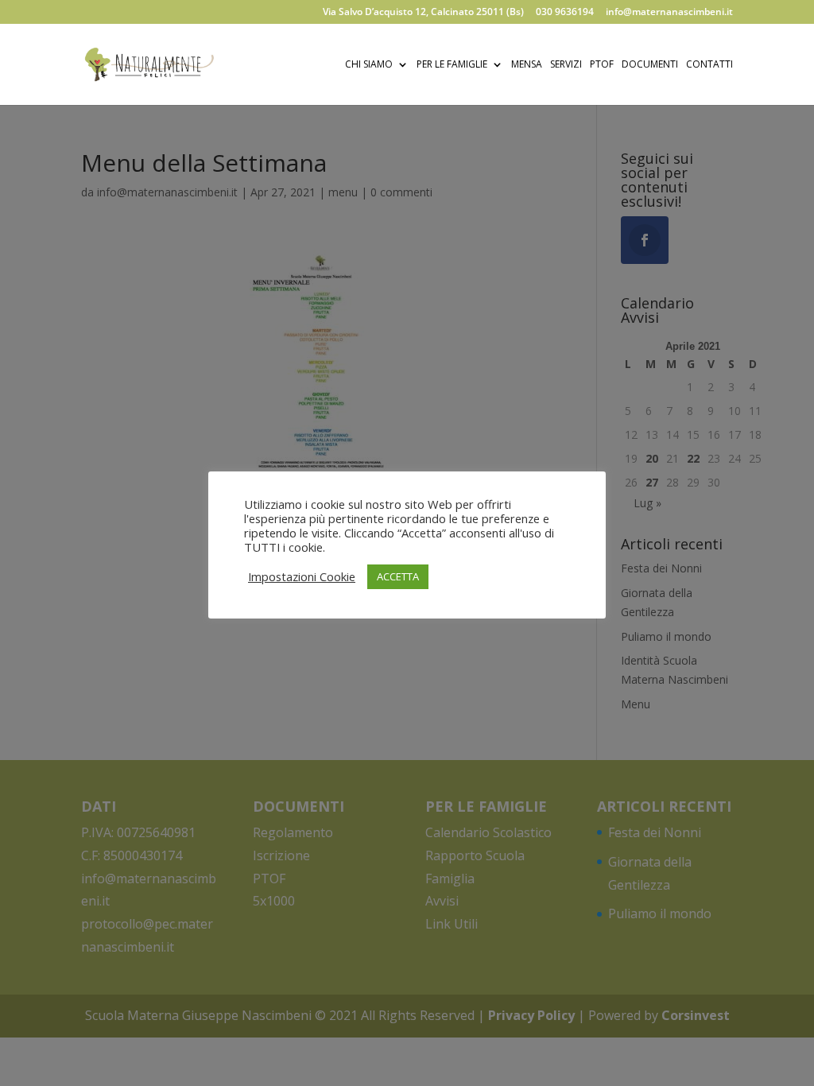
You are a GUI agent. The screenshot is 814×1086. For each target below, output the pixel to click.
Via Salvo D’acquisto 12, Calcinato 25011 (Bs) (423, 12)
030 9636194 (565, 12)
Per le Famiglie (452, 65)
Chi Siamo (369, 65)
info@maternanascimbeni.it (669, 12)
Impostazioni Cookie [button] (301, 576)
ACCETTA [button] (398, 576)
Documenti (650, 65)
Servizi (566, 65)
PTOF (602, 65)
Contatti (709, 65)
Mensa (526, 65)
